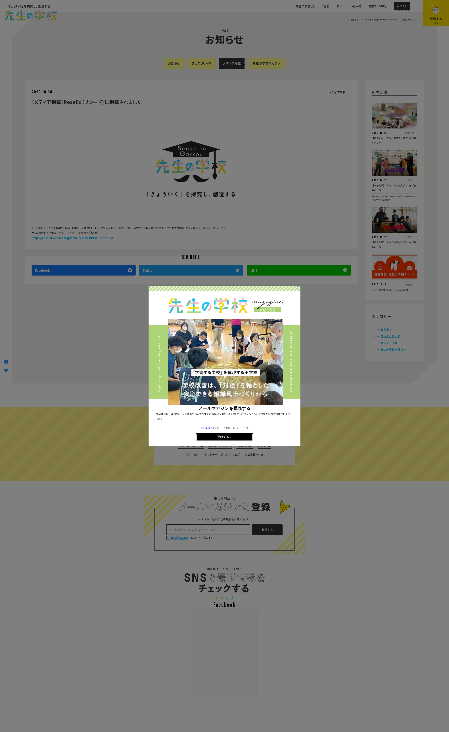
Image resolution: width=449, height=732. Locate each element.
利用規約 (205, 428)
